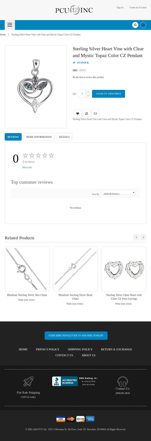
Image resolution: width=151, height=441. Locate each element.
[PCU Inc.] (75, 9)
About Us (89, 355)
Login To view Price (108, 93)
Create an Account (137, 7)
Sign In (120, 7)
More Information (39, 137)
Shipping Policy (80, 349)
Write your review (26, 299)
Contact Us (64, 355)
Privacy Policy (47, 349)
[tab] (13, 137)
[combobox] (135, 25)
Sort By (95, 194)
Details (64, 137)
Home (3, 34)
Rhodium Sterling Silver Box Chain (27, 295)
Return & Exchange (116, 349)
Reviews (13, 137)
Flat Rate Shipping (28, 392)
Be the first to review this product (88, 77)
